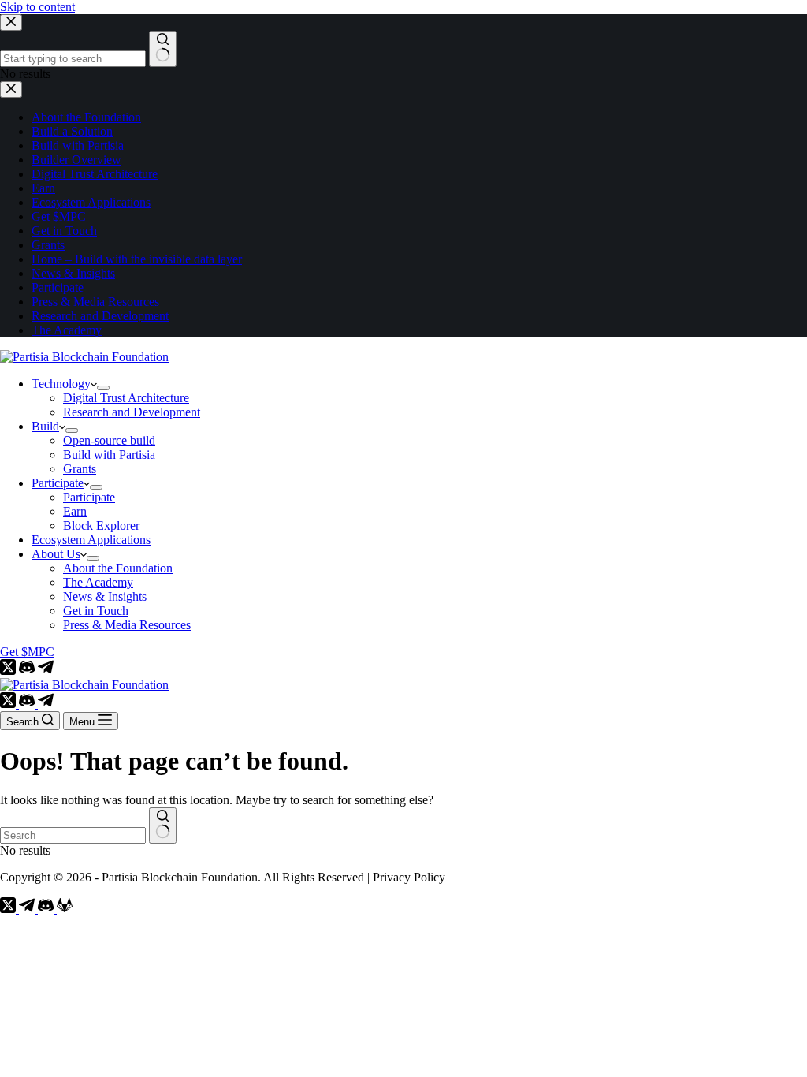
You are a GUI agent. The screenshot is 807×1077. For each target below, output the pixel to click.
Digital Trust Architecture (126, 397)
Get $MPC (27, 651)
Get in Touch (95, 610)
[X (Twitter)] (9, 670)
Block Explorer (101, 525)
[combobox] (73, 835)
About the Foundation (118, 568)
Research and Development (131, 412)
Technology (61, 383)
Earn (75, 511)
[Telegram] (46, 670)
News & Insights (105, 596)
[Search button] (163, 825)
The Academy (98, 582)
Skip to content (37, 6)
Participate (58, 483)
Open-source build (109, 440)
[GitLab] (65, 908)
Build (45, 426)
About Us (56, 554)
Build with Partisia (109, 454)
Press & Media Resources (127, 625)
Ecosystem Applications (91, 539)
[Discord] (28, 670)
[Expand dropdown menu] (103, 388)
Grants (79, 468)
